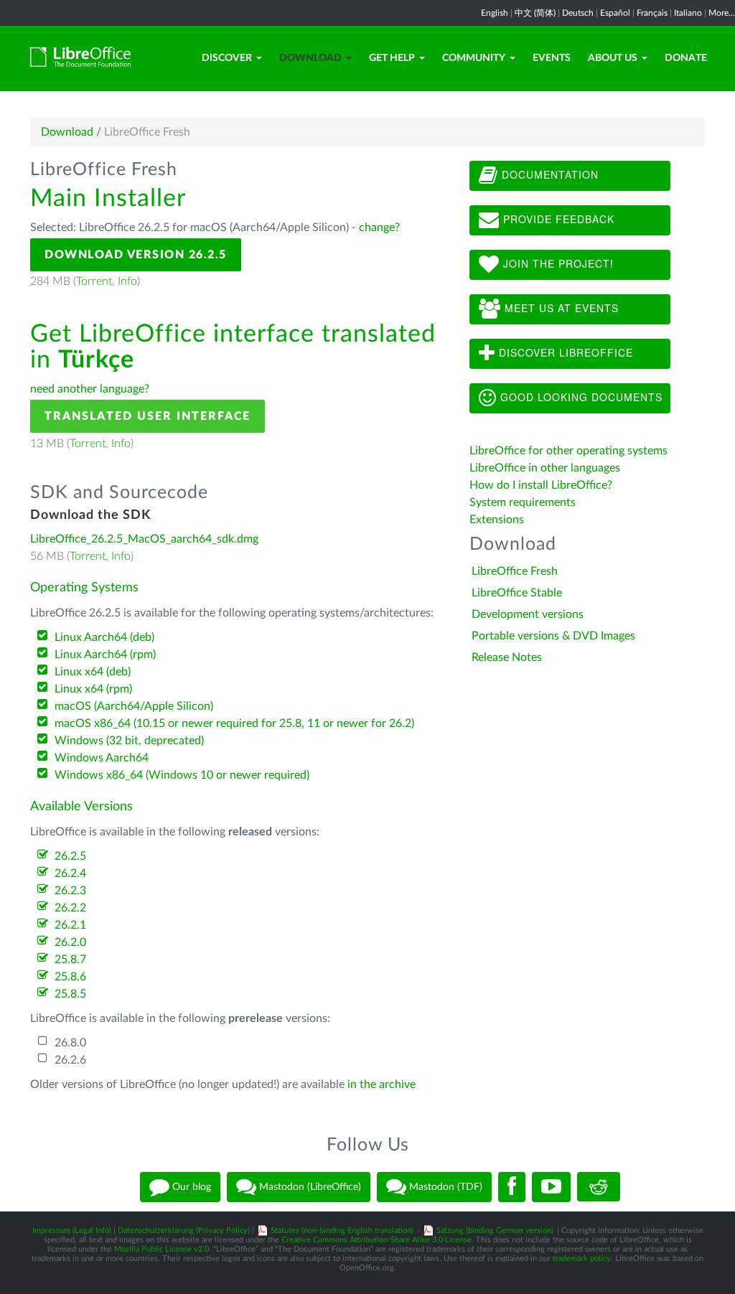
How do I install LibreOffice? (540, 485)
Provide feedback (557, 219)
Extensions (496, 519)
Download (310, 58)
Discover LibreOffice (564, 352)
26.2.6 (70, 1060)
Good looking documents (580, 397)
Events (552, 58)
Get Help (392, 58)
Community (473, 58)
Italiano (688, 13)
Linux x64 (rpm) (93, 689)
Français (652, 13)
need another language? (89, 389)
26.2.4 (70, 873)
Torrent (94, 281)
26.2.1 (70, 925)
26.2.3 (70, 890)
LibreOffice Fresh (515, 571)
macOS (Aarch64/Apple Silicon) (134, 706)
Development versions (528, 614)
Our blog (190, 1186)
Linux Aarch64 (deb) (104, 637)
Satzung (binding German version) (494, 1230)
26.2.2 (70, 908)
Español (615, 13)
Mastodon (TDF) (444, 1186)
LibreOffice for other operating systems (568, 450)
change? (379, 227)
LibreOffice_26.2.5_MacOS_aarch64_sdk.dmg (144, 539)
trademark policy (582, 1258)
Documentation (548, 174)
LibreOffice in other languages (544, 468)
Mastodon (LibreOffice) (308, 1186)
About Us (612, 58)
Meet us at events (560, 308)
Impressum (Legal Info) (71, 1230)
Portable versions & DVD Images (553, 636)
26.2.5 (70, 856)
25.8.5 (70, 994)
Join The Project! (557, 263)
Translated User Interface (148, 416)
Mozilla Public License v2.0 (161, 1249)
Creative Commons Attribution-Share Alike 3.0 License (376, 1240)
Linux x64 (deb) (93, 672)
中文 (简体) (535, 13)
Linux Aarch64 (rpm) (105, 654)
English (494, 13)
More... (721, 13)
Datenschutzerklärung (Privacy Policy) (184, 1230)
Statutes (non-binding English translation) (342, 1230)
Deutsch (578, 13)
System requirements (524, 502)
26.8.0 (70, 1043)
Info (127, 281)
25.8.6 (70, 977)
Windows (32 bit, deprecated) (129, 740)
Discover (227, 58)
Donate (686, 58)
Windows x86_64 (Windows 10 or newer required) (182, 775)
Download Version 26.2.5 (136, 255)
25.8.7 (70, 959)
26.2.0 (70, 942)
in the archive (381, 1084)
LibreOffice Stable (517, 593)
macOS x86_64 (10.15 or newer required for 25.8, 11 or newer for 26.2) (234, 723)
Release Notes (507, 657)
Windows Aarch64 (102, 758)
